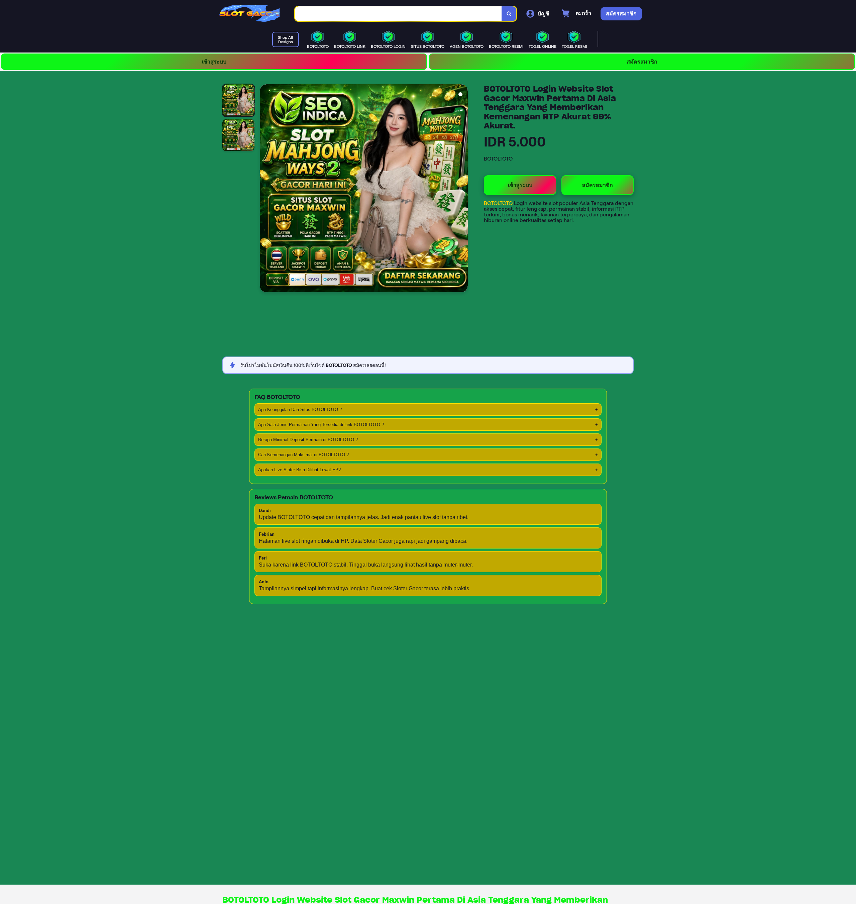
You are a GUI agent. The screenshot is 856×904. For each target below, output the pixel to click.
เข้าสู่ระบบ (214, 62)
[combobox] (398, 13)
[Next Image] (462, 189)
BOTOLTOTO (499, 203)
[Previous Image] (265, 189)
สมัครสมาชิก (642, 62)
